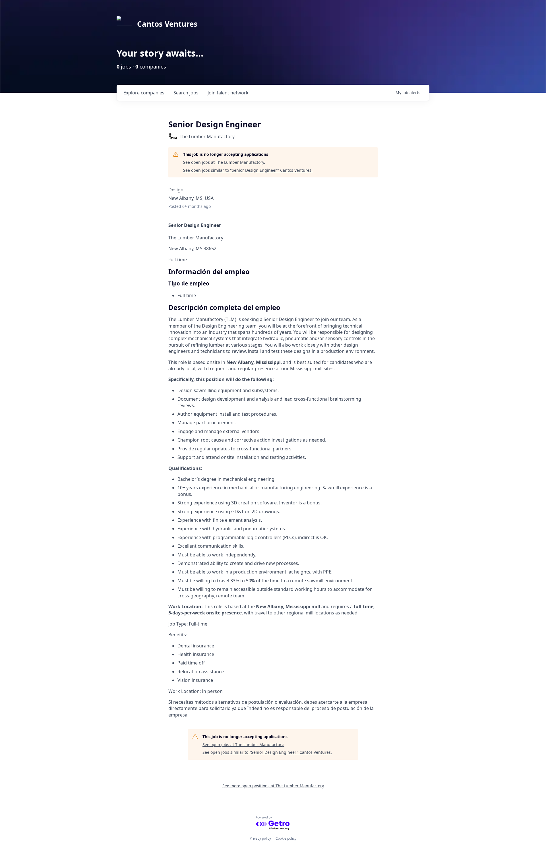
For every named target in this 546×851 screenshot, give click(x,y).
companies (143, 93)
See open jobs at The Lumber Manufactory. (224, 162)
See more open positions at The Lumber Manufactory (273, 785)
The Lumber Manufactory (195, 238)
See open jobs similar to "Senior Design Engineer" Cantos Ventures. (248, 170)
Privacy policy (260, 838)
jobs (185, 93)
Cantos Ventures (167, 24)
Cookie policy (286, 838)
